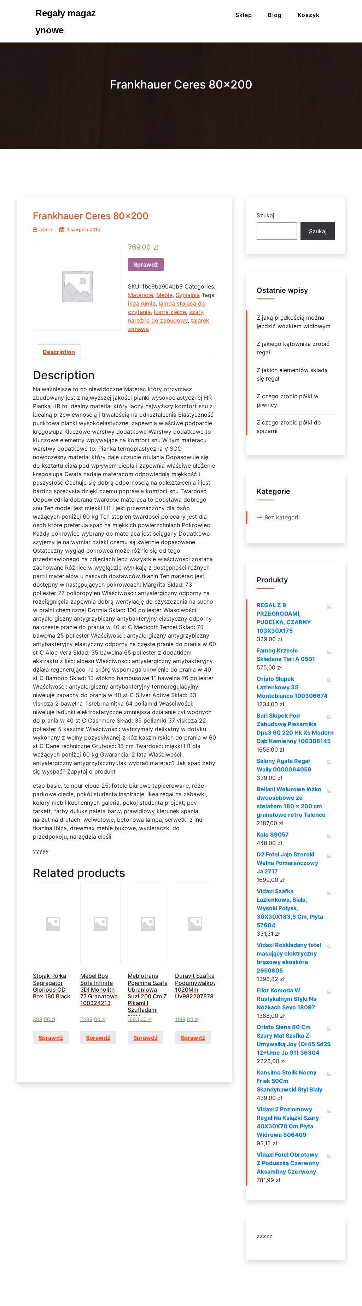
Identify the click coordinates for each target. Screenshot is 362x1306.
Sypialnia (188, 294)
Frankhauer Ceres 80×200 (90, 215)
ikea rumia (142, 303)
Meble (164, 294)
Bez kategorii (282, 517)
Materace (140, 294)
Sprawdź (146, 264)
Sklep (243, 14)
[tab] (59, 351)
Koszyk (309, 14)
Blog (275, 14)
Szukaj (265, 215)
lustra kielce (170, 311)
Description (59, 351)
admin (45, 229)
